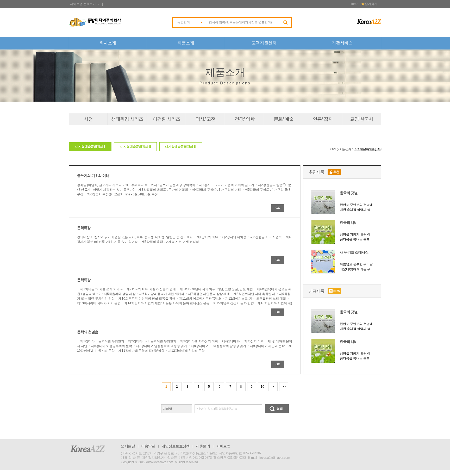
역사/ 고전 (205, 119)
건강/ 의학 (244, 119)
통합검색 (183, 22)
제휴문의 (203, 446)
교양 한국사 (361, 119)
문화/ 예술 (283, 119)
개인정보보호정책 (175, 446)
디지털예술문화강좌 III (180, 147)
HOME (332, 149)
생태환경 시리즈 (127, 119)
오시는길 (128, 446)
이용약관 (148, 446)
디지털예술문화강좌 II (135, 147)
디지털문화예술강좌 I (367, 149)
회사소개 (107, 43)
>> (284, 386)
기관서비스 (342, 43)
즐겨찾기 (371, 4)
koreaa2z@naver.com (274, 458)
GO (278, 208)
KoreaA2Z (87, 448)
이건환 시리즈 (166, 119)
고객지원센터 (264, 43)
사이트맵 (223, 446)
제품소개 (186, 43)
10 (262, 386)
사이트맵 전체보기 (83, 4)
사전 (88, 119)
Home (354, 4)
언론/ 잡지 (323, 119)
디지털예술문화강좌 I (90, 147)
